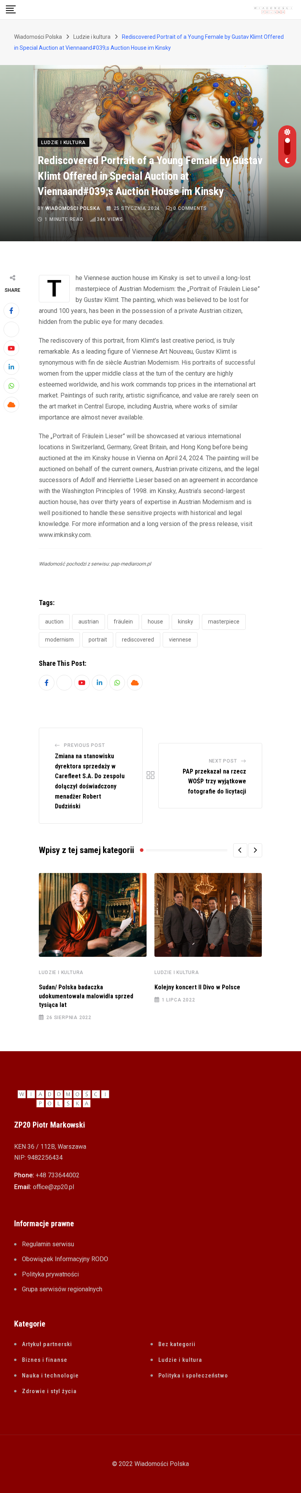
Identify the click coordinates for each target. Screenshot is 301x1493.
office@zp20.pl (53, 1187)
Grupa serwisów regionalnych (62, 1289)
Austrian (88, 621)
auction (54, 621)
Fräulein (123, 621)
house (155, 621)
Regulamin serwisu (48, 1244)
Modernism (59, 639)
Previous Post (84, 745)
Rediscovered (138, 639)
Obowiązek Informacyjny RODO (65, 1259)
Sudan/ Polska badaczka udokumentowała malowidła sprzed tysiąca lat (86, 996)
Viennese (180, 639)
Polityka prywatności (50, 1274)
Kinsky (185, 621)
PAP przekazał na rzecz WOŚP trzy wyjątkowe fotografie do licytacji (214, 781)
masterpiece (223, 621)
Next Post (223, 761)
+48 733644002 (58, 1175)
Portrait (98, 639)
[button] (240, 850)
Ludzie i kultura (61, 972)
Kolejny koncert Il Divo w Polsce (197, 987)
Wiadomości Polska (72, 208)
